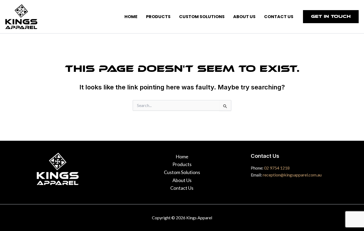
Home (182, 156)
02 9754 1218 (277, 167)
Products (182, 164)
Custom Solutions (182, 172)
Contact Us (181, 188)
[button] (331, 16)
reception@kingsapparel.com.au (292, 174)
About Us (182, 180)
